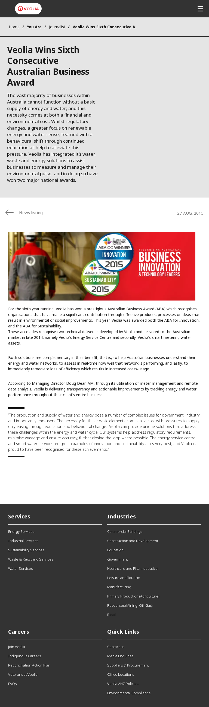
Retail (111, 614)
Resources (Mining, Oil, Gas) (129, 605)
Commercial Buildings (124, 531)
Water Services (20, 568)
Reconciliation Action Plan (29, 665)
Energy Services (21, 531)
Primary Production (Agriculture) (133, 596)
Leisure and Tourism (123, 577)
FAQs (12, 683)
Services (19, 516)
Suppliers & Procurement (128, 665)
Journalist (57, 26)
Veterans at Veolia (23, 674)
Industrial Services (23, 540)
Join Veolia (16, 646)
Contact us (115, 646)
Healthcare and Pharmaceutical (132, 568)
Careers (18, 631)
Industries (121, 516)
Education (115, 550)
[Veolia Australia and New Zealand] (28, 8)
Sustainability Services (26, 550)
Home (14, 26)
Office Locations (120, 674)
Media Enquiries (120, 655)
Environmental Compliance (129, 692)
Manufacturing (119, 586)
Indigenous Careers (24, 655)
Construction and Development (132, 540)
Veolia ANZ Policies (122, 683)
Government (117, 559)
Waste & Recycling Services (30, 559)
